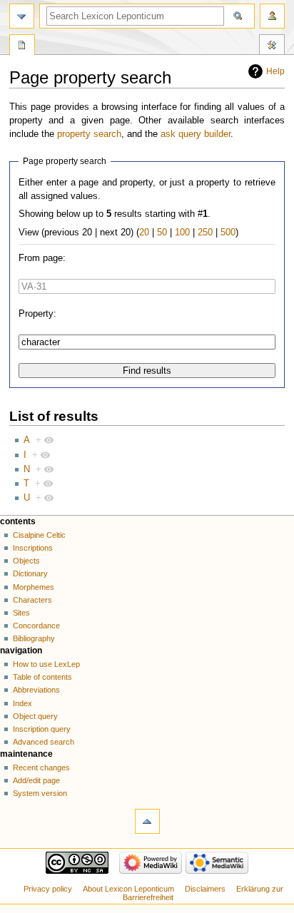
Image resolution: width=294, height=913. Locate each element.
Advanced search (43, 742)
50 (162, 233)
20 (144, 233)
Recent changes (41, 767)
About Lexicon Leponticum (128, 888)
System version (40, 793)
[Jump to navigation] (21, 16)
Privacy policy (48, 888)
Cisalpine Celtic (39, 535)
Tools (272, 46)
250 (205, 233)
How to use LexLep (46, 664)
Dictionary (30, 573)
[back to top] (147, 821)
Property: (37, 314)
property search (89, 134)
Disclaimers (205, 888)
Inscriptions (33, 548)
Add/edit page (36, 780)
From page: (42, 258)
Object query (35, 716)
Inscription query (42, 729)
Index (22, 703)
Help (275, 71)
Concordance (36, 625)
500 (227, 233)
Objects (26, 560)
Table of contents (42, 677)
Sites (21, 612)
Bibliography (34, 638)
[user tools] (272, 16)
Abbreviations (36, 689)
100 (182, 233)
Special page (22, 46)
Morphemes (33, 587)
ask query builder (195, 134)
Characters (32, 600)
